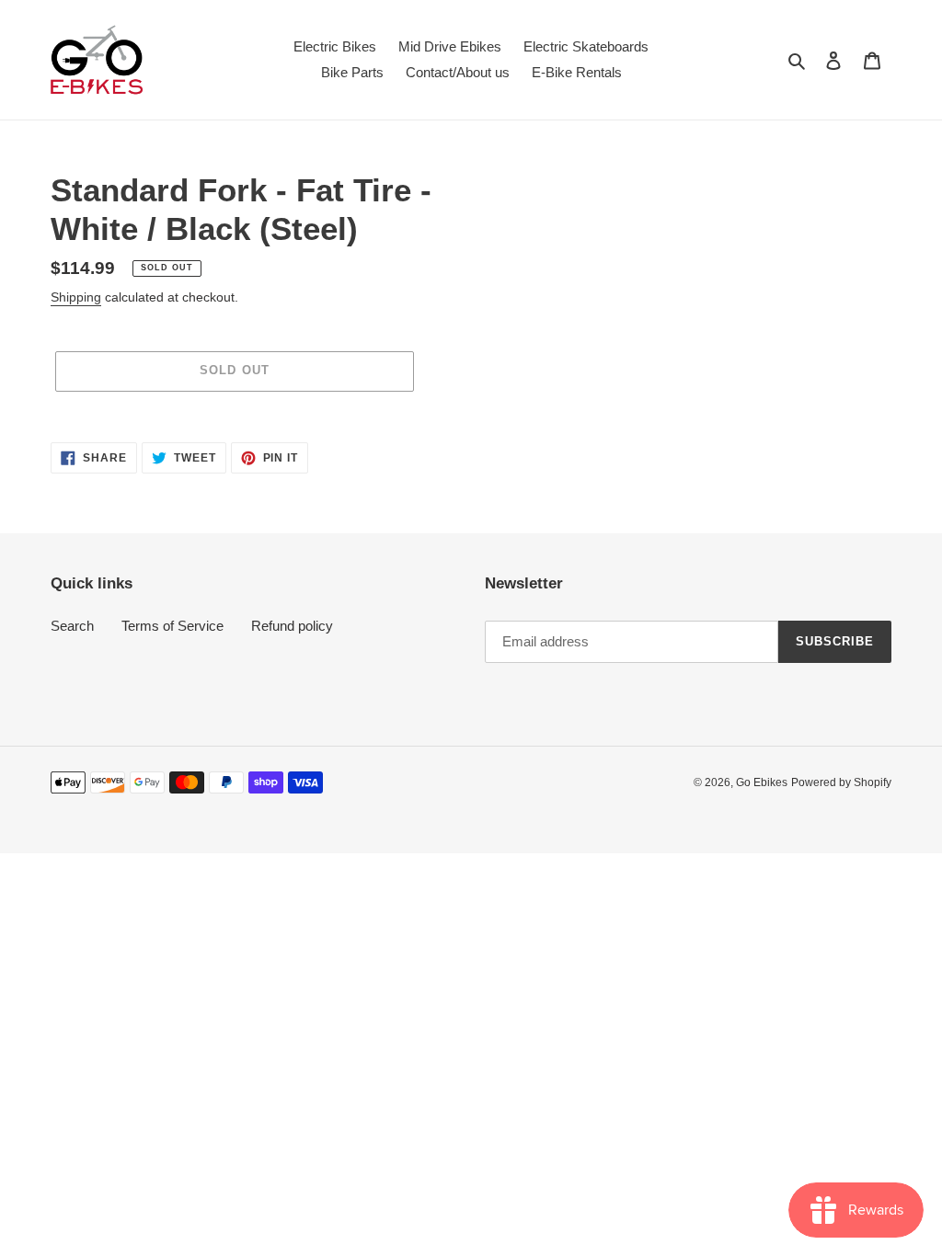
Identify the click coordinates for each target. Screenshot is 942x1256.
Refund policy (292, 626)
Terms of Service (172, 626)
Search (72, 626)
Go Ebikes (761, 782)
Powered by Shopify (841, 782)
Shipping (76, 297)
